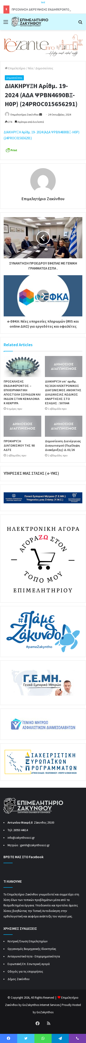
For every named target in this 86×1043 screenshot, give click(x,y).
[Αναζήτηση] (80, 23)
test (43, 2)
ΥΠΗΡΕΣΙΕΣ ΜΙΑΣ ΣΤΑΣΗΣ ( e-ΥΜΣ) (31, 473)
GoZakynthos (44, 1012)
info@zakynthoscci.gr (21, 838)
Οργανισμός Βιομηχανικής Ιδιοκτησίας (32, 949)
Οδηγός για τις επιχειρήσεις (25, 971)
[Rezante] (43, 45)
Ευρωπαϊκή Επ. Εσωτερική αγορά (29, 964)
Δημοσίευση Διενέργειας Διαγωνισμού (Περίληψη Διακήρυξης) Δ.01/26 (63, 445)
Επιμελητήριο (16, 68)
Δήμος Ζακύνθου (19, 979)
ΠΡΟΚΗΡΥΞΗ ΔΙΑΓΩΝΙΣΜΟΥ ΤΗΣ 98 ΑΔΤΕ (19, 445)
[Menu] (5, 23)
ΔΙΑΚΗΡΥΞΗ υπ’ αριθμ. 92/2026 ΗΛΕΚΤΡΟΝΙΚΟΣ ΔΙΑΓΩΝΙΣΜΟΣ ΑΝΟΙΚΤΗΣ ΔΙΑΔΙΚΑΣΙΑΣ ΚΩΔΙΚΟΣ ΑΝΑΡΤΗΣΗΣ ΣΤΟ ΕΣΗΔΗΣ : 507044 (63, 392)
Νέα (30, 68)
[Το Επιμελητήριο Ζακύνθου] (29, 22)
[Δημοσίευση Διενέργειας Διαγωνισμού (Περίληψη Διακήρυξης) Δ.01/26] (64, 426)
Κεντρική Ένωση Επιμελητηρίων (27, 941)
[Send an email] (40, 114)
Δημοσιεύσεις (44, 68)
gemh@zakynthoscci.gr (35, 845)
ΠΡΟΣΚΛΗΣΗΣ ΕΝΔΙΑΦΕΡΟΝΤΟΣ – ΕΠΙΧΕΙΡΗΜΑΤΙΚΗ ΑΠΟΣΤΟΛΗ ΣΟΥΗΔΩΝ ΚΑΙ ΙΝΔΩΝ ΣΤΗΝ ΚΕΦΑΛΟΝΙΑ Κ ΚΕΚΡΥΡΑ (22, 392)
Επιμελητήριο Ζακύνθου (25, 114)
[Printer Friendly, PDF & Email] (11, 150)
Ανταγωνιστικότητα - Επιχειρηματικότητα (34, 956)
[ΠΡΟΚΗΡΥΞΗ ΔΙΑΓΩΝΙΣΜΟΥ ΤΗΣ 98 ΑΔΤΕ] (22, 426)
